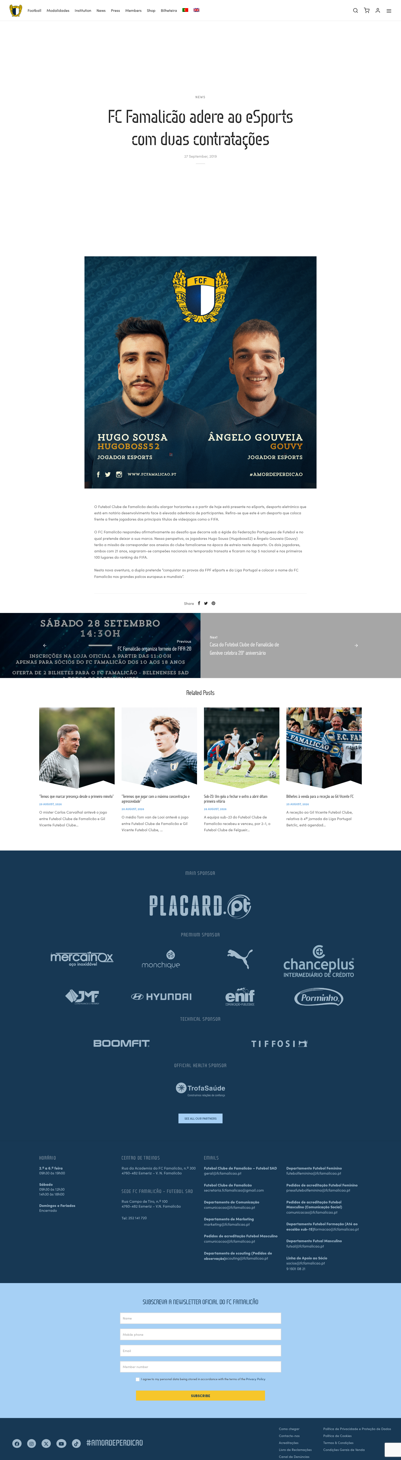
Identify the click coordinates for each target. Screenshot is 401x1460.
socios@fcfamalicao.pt (305, 1262)
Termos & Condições (338, 1442)
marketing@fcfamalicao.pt (227, 1224)
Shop (151, 10)
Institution (83, 10)
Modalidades (58, 10)
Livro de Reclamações (295, 1449)
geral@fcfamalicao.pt (222, 1173)
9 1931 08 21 (295, 1268)
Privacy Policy (255, 1379)
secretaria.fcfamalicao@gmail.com (234, 1190)
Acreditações (288, 1442)
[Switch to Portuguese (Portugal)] (185, 10)
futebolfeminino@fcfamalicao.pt (313, 1173)
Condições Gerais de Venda (344, 1449)
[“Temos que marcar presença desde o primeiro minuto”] (77, 748)
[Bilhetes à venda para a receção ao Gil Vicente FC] (324, 748)
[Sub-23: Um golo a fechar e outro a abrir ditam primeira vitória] (241, 748)
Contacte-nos (289, 1435)
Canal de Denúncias (294, 1456)
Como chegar (289, 1428)
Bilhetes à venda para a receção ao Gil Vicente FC (320, 796)
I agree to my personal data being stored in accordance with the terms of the (202, 1379)
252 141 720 (137, 1217)
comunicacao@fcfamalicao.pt (229, 1207)
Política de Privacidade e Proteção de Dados (357, 1428)
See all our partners (200, 1118)
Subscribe (200, 1395)
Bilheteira (169, 10)
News (101, 10)
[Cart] (366, 10)
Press (115, 10)
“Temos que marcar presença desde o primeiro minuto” (76, 796)
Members (133, 10)
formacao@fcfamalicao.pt (336, 1229)
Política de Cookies (337, 1435)
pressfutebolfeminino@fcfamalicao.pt (318, 1190)
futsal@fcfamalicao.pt (305, 1245)
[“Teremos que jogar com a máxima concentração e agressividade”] (159, 748)
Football (34, 10)
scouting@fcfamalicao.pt (247, 1258)
